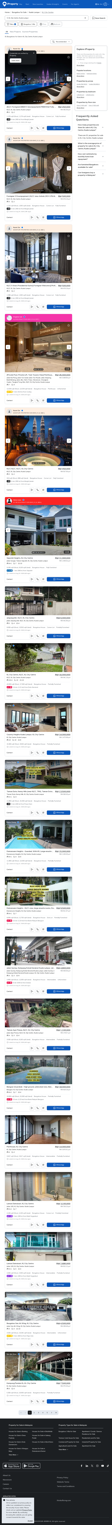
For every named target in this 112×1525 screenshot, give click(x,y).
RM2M (99, 63)
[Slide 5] (41, 101)
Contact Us (7, 1488)
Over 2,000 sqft (82, 105)
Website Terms (63, 1482)
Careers (6, 1484)
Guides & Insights (53, 4)
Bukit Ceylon (81, 73)
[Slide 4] (39, 101)
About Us (6, 1475)
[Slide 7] (43, 552)
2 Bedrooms (90, 95)
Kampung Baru (92, 73)
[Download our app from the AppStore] (12, 1466)
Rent (27, 4)
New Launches (38, 4)
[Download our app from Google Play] (31, 1466)
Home (7, 12)
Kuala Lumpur (34, 12)
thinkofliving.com (64, 1500)
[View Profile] (26, 49)
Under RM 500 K (82, 84)
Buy (20, 4)
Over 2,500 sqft (94, 105)
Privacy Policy (62, 1477)
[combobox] (46, 18)
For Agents (75, 4)
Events (65, 4)
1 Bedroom (80, 95)
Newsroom (7, 1480)
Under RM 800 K (94, 84)
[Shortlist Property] (68, 57)
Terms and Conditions (65, 1486)
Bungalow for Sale (19, 12)
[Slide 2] (35, 101)
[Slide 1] (34, 101)
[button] (7, 31)
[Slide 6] (42, 101)
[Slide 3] (37, 101)
